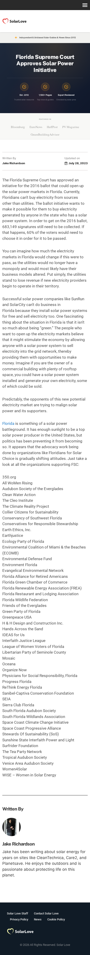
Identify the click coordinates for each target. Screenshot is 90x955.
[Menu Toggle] (85, 5)
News (38, 919)
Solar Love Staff (17, 913)
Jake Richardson (18, 844)
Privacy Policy (19, 919)
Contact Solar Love (46, 913)
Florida (8, 423)
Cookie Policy (56, 919)
